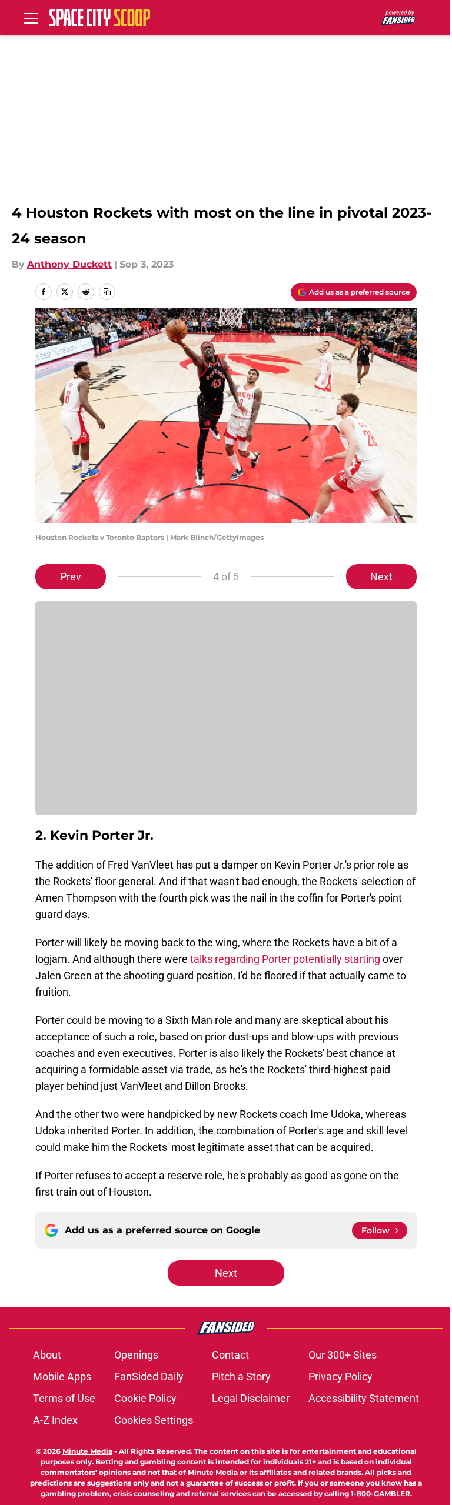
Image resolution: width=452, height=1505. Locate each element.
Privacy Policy (340, 1376)
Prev (70, 576)
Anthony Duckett (69, 264)
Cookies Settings (153, 1420)
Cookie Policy (145, 1398)
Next (381, 576)
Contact (230, 1355)
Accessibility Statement (363, 1398)
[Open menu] (31, 18)
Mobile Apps (62, 1376)
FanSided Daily (149, 1376)
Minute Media (87, 1451)
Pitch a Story (241, 1376)
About (47, 1355)
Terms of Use (64, 1398)
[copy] (107, 291)
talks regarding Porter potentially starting (285, 959)
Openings (136, 1355)
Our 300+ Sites (342, 1355)
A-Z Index (55, 1420)
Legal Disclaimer (251, 1398)
